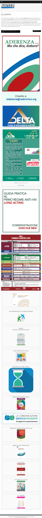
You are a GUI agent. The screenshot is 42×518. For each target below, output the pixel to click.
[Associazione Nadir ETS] (7, 5)
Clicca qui (16, 182)
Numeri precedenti (21, 185)
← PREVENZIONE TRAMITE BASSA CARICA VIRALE (9, 31)
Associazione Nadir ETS (18, 516)
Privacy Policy (31, 516)
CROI (2, 12)
